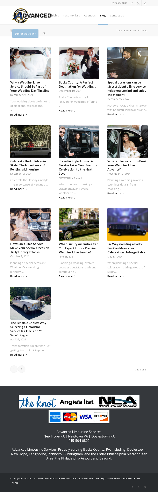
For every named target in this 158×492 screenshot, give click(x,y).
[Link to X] (138, 3)
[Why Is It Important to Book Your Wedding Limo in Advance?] (127, 141)
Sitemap (100, 478)
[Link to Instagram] (145, 3)
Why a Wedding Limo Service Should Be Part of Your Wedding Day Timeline (29, 86)
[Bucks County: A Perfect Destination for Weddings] (79, 63)
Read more (17, 114)
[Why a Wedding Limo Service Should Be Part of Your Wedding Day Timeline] (30, 63)
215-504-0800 (79, 440)
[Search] (44, 33)
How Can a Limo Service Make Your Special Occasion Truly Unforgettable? (29, 248)
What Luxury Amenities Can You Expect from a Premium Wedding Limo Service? (78, 248)
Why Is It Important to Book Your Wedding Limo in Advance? (126, 165)
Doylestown (136, 449)
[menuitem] (16, 15)
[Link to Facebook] (132, 3)
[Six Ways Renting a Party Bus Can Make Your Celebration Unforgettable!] (127, 224)
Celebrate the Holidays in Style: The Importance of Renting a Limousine (28, 165)
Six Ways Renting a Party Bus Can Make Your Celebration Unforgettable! (126, 248)
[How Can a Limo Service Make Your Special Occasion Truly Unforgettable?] (30, 224)
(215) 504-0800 (119, 3)
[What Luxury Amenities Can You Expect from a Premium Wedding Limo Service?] (79, 224)
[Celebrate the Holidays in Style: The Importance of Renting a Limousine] (30, 141)
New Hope (19, 454)
